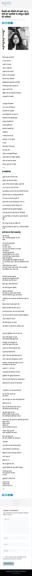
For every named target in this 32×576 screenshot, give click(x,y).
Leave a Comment (6, 19)
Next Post (16, 504)
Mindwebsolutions (16, 573)
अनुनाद (6, 3)
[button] (24, 3)
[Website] (16, 551)
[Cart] (29, 2)
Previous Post (16, 501)
